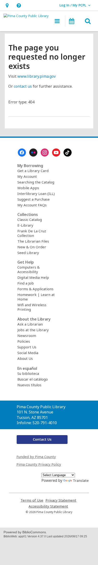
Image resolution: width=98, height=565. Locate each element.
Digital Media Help (33, 277)
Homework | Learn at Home (36, 296)
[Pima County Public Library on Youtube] (56, 152)
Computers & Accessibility (28, 269)
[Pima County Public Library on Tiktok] (68, 152)
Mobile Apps (28, 187)
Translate (81, 480)
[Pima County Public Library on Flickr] (33, 152)
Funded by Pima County (36, 456)
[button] (7, 5)
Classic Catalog (29, 219)
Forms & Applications (35, 288)
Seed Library (28, 252)
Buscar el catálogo (32, 379)
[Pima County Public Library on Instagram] (45, 152)
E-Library (25, 225)
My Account (27, 176)
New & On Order (31, 246)
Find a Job (25, 283)
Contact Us (42, 439)
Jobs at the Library (33, 329)
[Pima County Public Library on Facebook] (22, 152)
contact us (23, 86)
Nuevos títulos (29, 384)
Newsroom (26, 335)
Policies (23, 341)
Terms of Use (31, 500)
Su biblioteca (28, 373)
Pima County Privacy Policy (38, 464)
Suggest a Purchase (33, 199)
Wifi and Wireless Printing (31, 307)
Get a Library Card (33, 170)
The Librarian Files (33, 241)
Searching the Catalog (35, 182)
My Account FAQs (32, 205)
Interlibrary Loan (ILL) (36, 193)
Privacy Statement (60, 500)
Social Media (27, 352)
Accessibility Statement (48, 506)
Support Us (26, 347)
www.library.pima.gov (36, 76)
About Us (25, 358)
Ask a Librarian (30, 324)
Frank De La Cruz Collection (31, 233)
